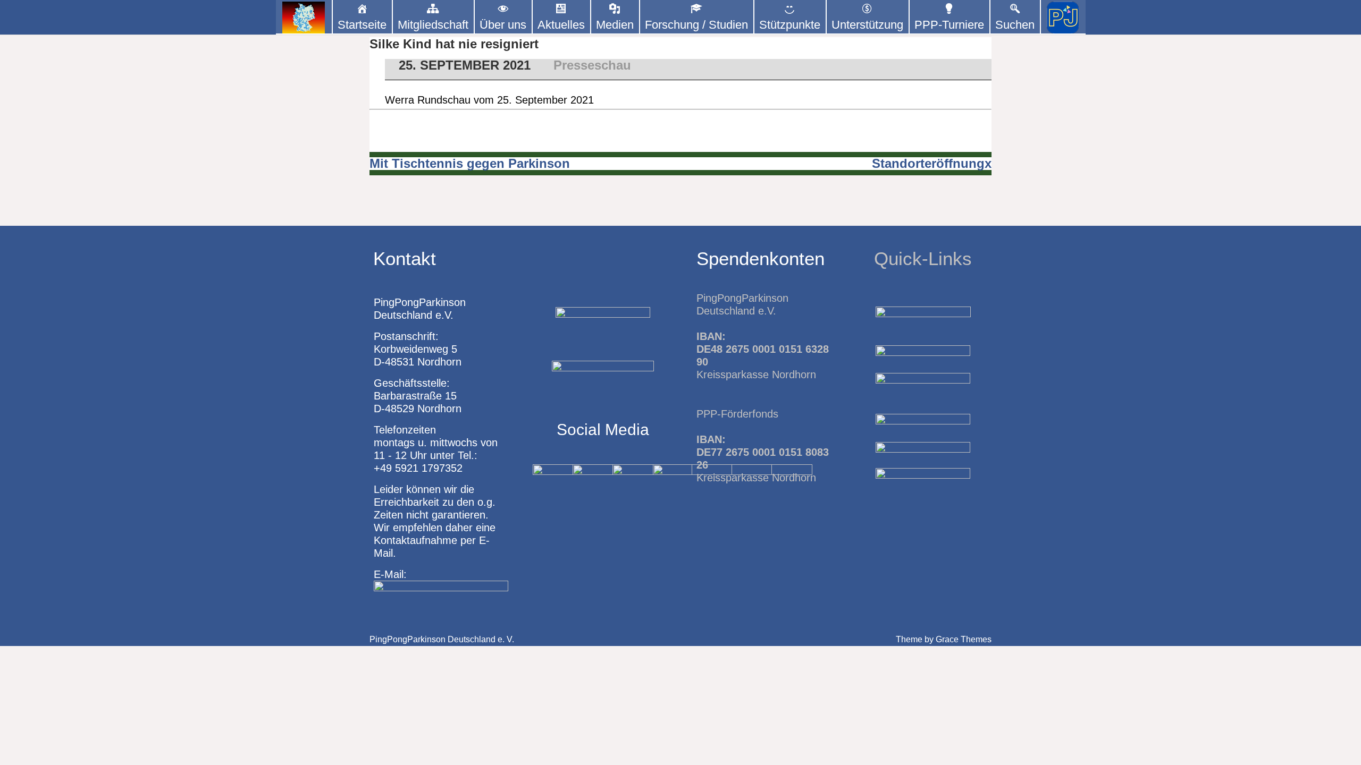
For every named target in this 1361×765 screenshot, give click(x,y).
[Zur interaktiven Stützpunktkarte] (304, 17)
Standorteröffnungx (932, 163)
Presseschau (592, 65)
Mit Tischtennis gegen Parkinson (469, 163)
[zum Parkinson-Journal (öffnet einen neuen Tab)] (1063, 17)
